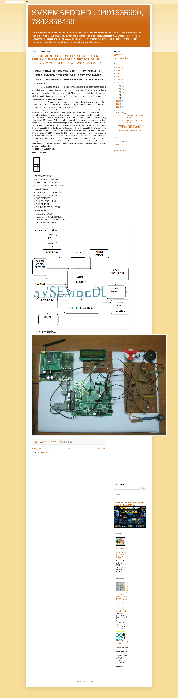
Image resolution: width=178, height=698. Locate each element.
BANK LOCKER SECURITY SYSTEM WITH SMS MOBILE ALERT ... (131, 126)
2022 (118, 80)
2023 (118, 76)
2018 (118, 92)
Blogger (98, 681)
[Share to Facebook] (68, 442)
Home (69, 449)
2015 (118, 101)
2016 (118, 98)
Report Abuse (120, 150)
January (121, 113)
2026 (118, 67)
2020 (118, 86)
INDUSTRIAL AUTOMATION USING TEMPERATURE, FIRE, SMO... (130, 116)
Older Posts (101, 449)
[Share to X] (66, 442)
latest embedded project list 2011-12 (130, 130)
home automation (122, 141)
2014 (118, 104)
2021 (118, 83)
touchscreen (120, 144)
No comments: (52, 442)
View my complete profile (122, 58)
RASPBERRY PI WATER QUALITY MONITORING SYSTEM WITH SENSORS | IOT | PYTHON (122, 548)
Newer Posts (36, 449)
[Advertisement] (130, 195)
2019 (118, 89)
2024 (118, 73)
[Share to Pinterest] (71, 442)
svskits (119, 55)
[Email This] (61, 442)
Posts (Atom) (45, 453)
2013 (118, 107)
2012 (118, 110)
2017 (118, 95)
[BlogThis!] (63, 442)
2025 (118, 70)
